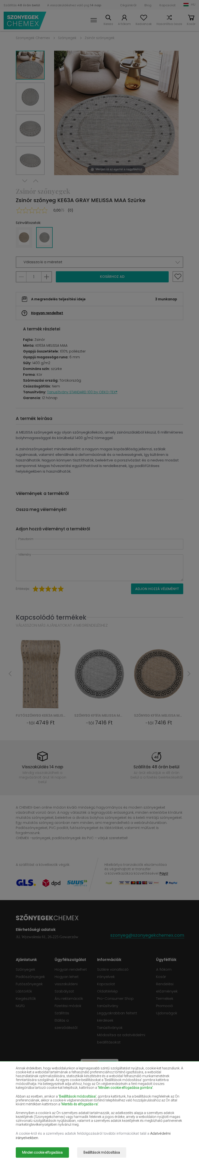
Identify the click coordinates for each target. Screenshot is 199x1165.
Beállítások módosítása (101, 1152)
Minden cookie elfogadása (42, 1152)
